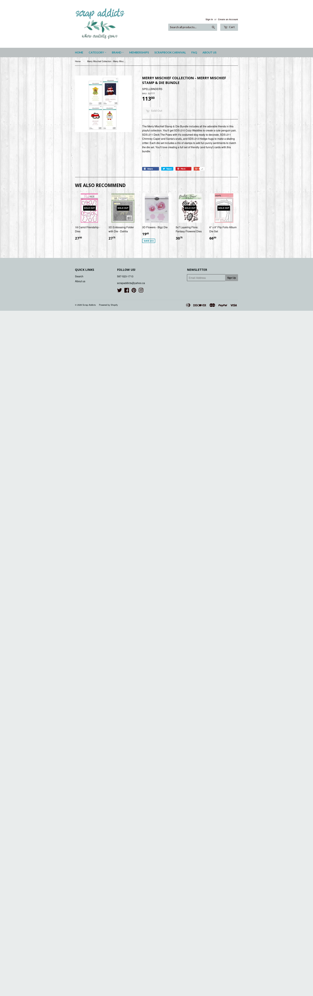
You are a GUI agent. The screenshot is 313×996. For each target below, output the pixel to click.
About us (209, 52)
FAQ (194, 52)
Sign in (209, 19)
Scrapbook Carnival (170, 52)
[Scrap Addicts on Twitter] (119, 291)
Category (96, 52)
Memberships (139, 52)
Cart (231, 27)
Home (79, 52)
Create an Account (228, 19)
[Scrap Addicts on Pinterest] (133, 291)
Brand (117, 52)
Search (79, 276)
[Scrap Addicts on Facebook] (126, 291)
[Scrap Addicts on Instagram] (141, 291)
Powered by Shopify (108, 304)
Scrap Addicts (89, 304)
